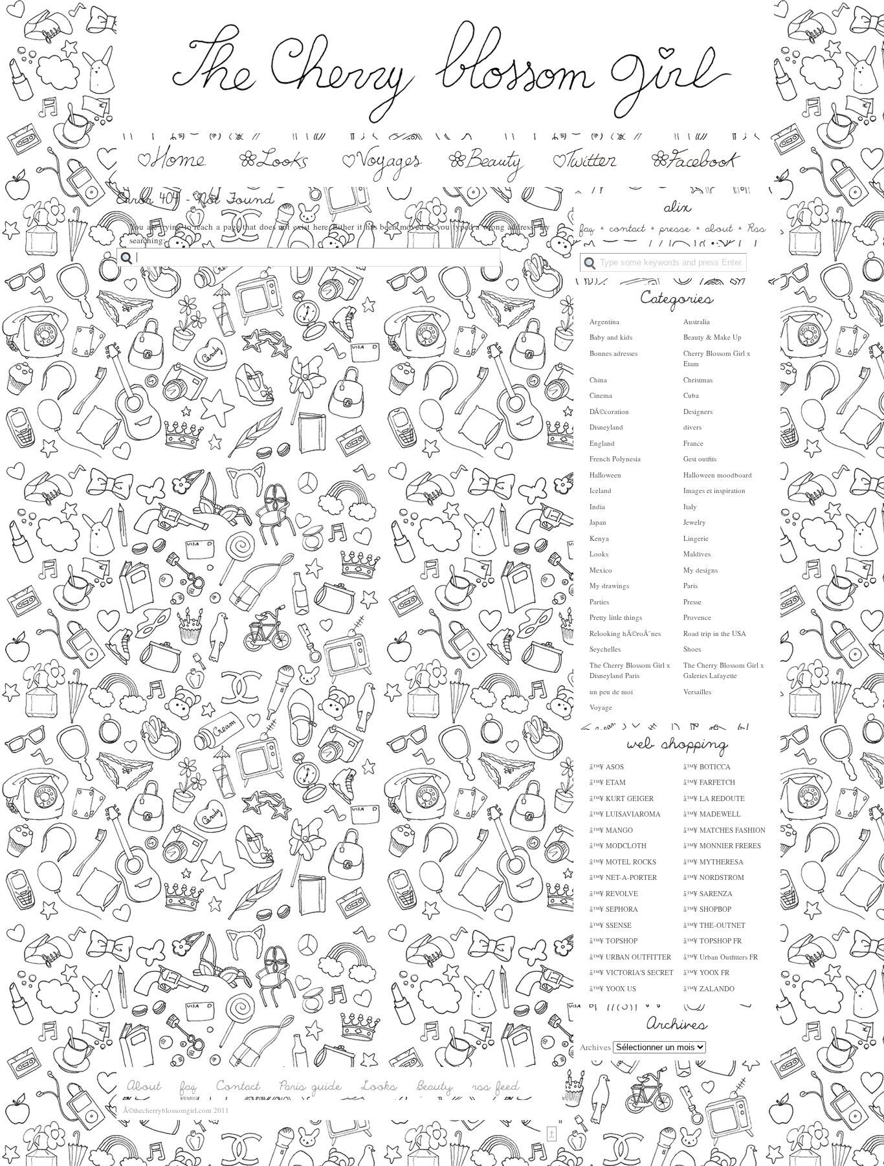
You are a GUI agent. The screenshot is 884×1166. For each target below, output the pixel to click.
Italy (690, 506)
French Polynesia (615, 458)
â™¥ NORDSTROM (713, 877)
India (597, 506)
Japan (598, 522)
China (598, 379)
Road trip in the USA (714, 633)
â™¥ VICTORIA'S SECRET (632, 972)
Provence (697, 617)
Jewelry (694, 522)
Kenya (599, 538)
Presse (692, 601)
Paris (690, 585)
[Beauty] (486, 180)
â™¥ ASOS (607, 766)
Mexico (601, 570)
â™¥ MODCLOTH (618, 845)
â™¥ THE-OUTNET (714, 925)
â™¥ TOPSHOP (613, 940)
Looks (599, 553)
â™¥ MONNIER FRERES (722, 845)
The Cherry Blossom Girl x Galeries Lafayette (723, 670)
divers (692, 427)
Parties (599, 601)
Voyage (601, 707)
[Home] (170, 180)
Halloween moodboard (717, 474)
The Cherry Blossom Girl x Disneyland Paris (630, 670)
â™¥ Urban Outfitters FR (720, 957)
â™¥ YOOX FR (706, 972)
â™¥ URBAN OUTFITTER (630, 957)
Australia (696, 321)
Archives (595, 1047)
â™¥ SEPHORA (614, 909)
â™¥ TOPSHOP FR (712, 940)
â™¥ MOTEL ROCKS (623, 861)
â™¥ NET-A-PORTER (623, 877)
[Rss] (756, 227)
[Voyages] (383, 180)
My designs (700, 570)
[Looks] (278, 180)
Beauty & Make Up (712, 337)
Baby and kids (611, 337)
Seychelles (605, 649)
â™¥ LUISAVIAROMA (625, 814)
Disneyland (606, 427)
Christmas (698, 379)
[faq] (587, 227)
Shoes (692, 649)
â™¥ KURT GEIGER (622, 798)
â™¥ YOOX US (613, 988)
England (602, 443)
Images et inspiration (714, 490)
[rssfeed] (496, 1086)
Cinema (601, 395)
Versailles (697, 691)
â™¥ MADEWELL (712, 814)
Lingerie (696, 538)
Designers (698, 411)
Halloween (605, 474)
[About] (144, 1086)
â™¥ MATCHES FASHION (724, 830)
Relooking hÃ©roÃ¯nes (625, 633)
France (693, 443)
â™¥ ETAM (608, 782)
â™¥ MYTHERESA (713, 861)
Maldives (697, 553)
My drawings (609, 585)
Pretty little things (616, 617)
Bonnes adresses (613, 353)
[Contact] (238, 1086)
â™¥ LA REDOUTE (714, 798)
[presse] (675, 227)
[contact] (627, 227)
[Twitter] (587, 180)
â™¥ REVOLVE (614, 893)
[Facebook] (697, 180)
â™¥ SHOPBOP (707, 909)
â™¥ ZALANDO (709, 988)
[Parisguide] (311, 1086)
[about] (719, 227)
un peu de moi (611, 691)
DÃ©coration (609, 411)
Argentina (604, 321)
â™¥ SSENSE (611, 925)
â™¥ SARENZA (708, 893)
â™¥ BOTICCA (707, 766)
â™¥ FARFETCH (709, 782)
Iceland (601, 490)
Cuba (691, 395)
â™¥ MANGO (611, 830)
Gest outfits (699, 458)
